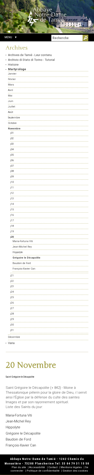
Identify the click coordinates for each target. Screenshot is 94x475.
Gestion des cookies (75, 470)
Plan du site (19, 467)
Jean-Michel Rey (18, 421)
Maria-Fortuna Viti (19, 415)
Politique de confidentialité (43, 470)
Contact (52, 467)
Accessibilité (37, 467)
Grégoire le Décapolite (23, 433)
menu (8, 37)
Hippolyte (13, 427)
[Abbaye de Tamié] (47, 16)
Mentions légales (71, 467)
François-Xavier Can (21, 445)
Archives (17, 48)
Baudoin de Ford (18, 439)
